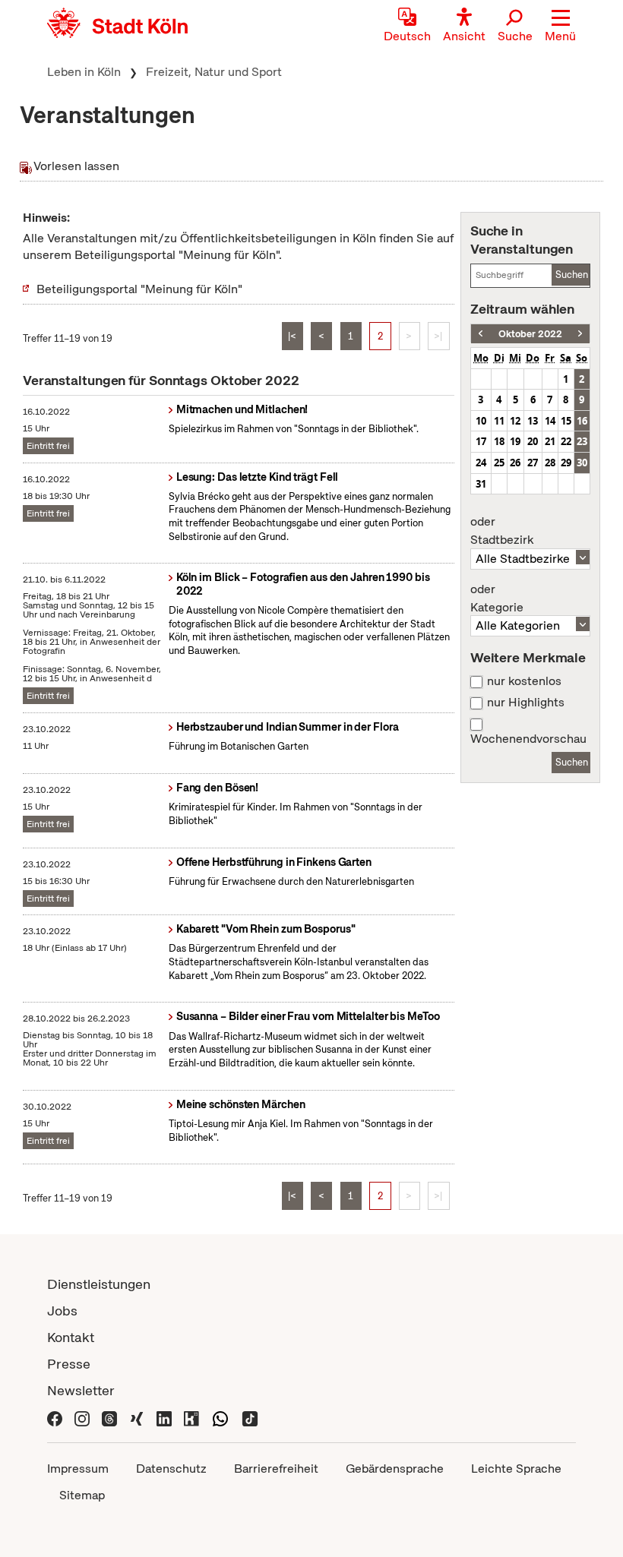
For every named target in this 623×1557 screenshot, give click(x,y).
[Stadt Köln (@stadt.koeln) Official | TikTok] (250, 1417)
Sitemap (82, 1495)
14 (550, 421)
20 (532, 441)
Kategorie (496, 598)
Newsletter (81, 1390)
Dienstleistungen (98, 1284)
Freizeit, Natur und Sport (214, 72)
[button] (560, 27)
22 (566, 441)
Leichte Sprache (516, 1468)
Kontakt (70, 1337)
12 (515, 421)
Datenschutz (171, 1468)
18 (499, 441)
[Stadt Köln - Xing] (136, 1417)
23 (582, 441)
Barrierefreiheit (276, 1468)
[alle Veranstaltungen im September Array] (480, 333)
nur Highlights (525, 702)
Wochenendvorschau (528, 739)
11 (499, 421)
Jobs (62, 1310)
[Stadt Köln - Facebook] (54, 1417)
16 (582, 421)
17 (481, 441)
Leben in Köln (84, 72)
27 (532, 462)
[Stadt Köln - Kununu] (191, 1417)
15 (566, 421)
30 (582, 462)
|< (292, 336)
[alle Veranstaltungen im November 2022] (580, 333)
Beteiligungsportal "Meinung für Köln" (139, 289)
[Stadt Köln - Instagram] (82, 1417)
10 (481, 421)
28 (550, 462)
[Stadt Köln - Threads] (109, 1417)
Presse (68, 1363)
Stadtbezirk (501, 531)
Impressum (78, 1468)
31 (481, 484)
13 (532, 421)
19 (515, 441)
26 (515, 462)
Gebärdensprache (395, 1468)
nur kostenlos (524, 681)
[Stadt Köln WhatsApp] (220, 1417)
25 (499, 462)
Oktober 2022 (530, 333)
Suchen (571, 274)
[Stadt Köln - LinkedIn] (164, 1417)
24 (481, 462)
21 (550, 441)
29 (566, 462)
